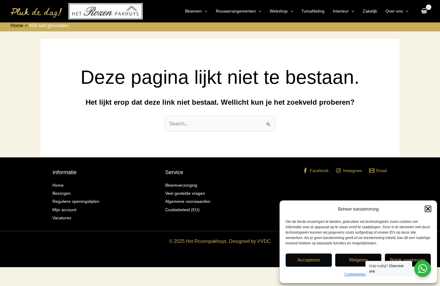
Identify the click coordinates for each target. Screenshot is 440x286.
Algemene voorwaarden (187, 201)
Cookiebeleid (355, 274)
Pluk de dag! (36, 11)
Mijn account (64, 209)
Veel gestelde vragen (185, 193)
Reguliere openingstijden (75, 201)
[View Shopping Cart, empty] (424, 11)
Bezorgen (61, 193)
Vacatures (61, 217)
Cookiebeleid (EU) (182, 209)
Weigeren (358, 259)
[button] (428, 209)
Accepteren (309, 259)
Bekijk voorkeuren (407, 259)
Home (58, 185)
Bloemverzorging (181, 185)
